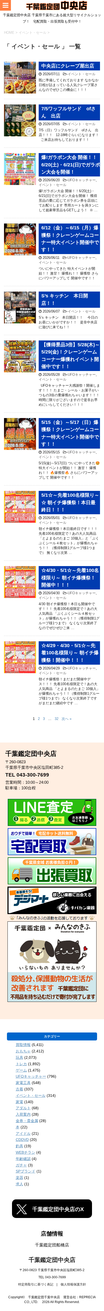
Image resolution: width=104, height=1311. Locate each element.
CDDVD (22, 1139)
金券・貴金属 (27, 1121)
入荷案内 (23, 1114)
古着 (19, 1089)
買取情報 (23, 1045)
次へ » (66, 719)
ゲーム (21, 1070)
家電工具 (23, 1083)
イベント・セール (81, 74)
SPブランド (25, 1171)
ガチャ (21, 1165)
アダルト (23, 1108)
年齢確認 (23, 1159)
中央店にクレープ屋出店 (67, 66)
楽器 (19, 1177)
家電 (19, 1102)
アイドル (23, 1133)
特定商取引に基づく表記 (35, 1284)
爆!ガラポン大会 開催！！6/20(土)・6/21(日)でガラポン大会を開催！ (70, 165)
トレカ (21, 1064)
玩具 (19, 1057)
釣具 (19, 1146)
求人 (19, 1184)
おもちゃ (23, 1051)
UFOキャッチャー (82, 180)
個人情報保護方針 (73, 1284)
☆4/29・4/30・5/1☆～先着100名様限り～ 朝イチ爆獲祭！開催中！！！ (70, 653)
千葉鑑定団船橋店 (52, 1245)
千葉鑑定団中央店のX (58, 1209)
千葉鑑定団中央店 (52, 1260)
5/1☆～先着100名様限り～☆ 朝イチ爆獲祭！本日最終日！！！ (70, 502)
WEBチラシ (25, 1152)
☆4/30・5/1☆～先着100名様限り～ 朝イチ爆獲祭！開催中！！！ (70, 578)
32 (56, 719)
